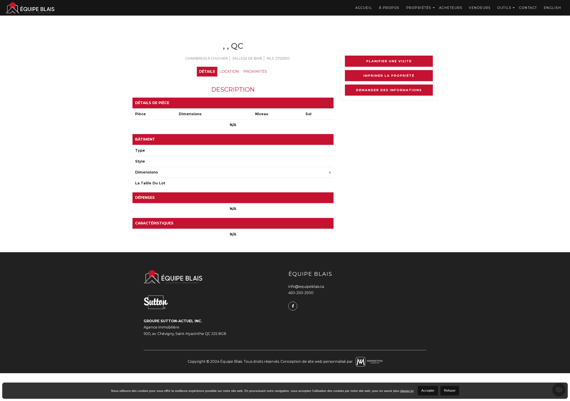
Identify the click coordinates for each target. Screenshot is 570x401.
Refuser (450, 390)
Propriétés (418, 8)
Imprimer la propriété (388, 76)
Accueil (363, 8)
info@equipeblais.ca (306, 286)
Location (229, 71)
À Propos (389, 8)
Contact (528, 8)
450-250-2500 (301, 293)
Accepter (427, 390)
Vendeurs (480, 8)
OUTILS (504, 8)
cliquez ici (406, 391)
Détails (207, 71)
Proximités (255, 71)
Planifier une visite (389, 61)
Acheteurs (450, 8)
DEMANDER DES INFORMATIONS (389, 90)
